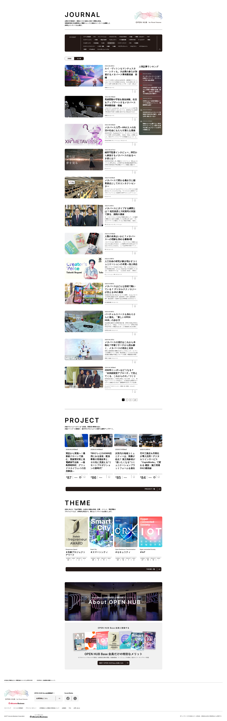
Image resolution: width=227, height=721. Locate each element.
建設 (108, 46)
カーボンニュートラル (103, 49)
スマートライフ (122, 43)
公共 (102, 43)
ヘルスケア (141, 39)
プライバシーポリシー (31, 708)
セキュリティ (113, 39)
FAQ (70, 708)
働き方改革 (103, 39)
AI (94, 36)
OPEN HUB (132, 39)
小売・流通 (101, 46)
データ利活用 (87, 36)
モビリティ (133, 46)
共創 (130, 36)
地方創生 (96, 43)
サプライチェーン (123, 46)
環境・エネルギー (139, 36)
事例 (96, 39)
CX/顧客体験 (122, 39)
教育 (84, 49)
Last (135, 400)
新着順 (69, 58)
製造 (148, 39)
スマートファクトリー (89, 46)
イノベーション (102, 36)
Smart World (122, 36)
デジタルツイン (143, 46)
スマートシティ (87, 39)
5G (130, 43)
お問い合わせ (77, 708)
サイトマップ (7, 708)
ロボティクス (87, 43)
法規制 (136, 43)
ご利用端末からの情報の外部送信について (49, 708)
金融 (113, 46)
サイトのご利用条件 (18, 708)
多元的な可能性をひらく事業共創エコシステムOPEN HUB (18, 680)
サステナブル (113, 36)
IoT (148, 36)
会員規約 (64, 708)
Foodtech (92, 49)
